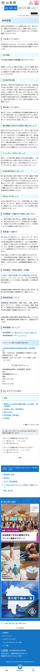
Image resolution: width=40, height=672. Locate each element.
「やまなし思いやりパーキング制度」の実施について (21, 486)
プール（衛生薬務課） (11, 481)
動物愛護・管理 (9, 474)
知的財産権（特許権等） (12, 415)
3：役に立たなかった (11, 443)
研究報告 (7, 418)
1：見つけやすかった (11, 450)
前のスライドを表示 (2, 8)
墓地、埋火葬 (8, 490)
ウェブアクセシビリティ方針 (12, 642)
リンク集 (5, 645)
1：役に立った (9, 441)
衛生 (5, 398)
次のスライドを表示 (38, 8)
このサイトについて (9, 639)
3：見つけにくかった (11, 452)
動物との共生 (8, 412)
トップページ (22, 335)
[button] (30, 2)
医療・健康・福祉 (9, 623)
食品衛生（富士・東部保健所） (14, 409)
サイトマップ (6, 636)
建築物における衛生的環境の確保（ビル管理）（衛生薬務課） (21, 405)
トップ (2, 623)
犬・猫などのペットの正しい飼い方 (24, 332)
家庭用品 (7, 478)
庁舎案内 (5, 632)
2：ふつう (22, 441)
